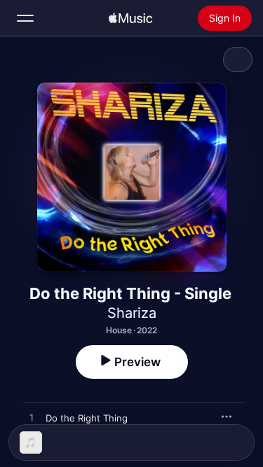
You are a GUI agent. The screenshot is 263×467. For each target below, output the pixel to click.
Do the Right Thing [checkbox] (87, 418)
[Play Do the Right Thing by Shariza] (32, 418)
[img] (130, 18)
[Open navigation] (25, 18)
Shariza (131, 313)
